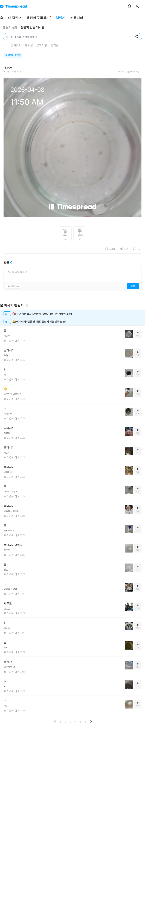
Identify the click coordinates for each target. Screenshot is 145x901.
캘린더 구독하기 (38, 18)
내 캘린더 (15, 18)
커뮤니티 (76, 18)
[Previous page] (55, 721)
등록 (133, 286)
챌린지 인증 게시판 (33, 27)
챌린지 (60, 18)
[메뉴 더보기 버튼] (5, 45)
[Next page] (91, 721)
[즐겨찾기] (27, 305)
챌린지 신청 (10, 27)
